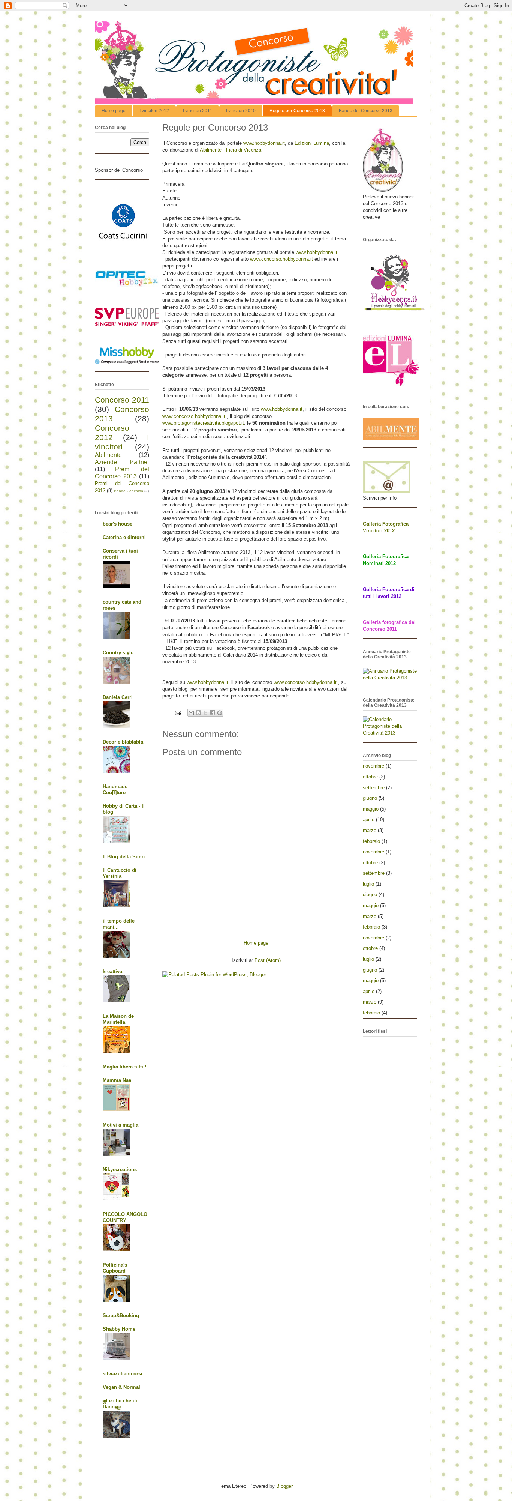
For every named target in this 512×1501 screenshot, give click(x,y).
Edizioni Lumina (312, 143)
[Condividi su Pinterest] (219, 713)
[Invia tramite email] (191, 713)
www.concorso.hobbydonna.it (281, 259)
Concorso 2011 (122, 399)
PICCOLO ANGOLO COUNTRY (125, 1217)
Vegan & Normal (121, 1387)
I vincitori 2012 (154, 110)
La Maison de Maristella (118, 1019)
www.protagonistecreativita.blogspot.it (203, 423)
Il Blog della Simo (124, 856)
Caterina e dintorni (124, 537)
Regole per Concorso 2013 (297, 110)
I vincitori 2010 (241, 110)
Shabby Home (119, 1329)
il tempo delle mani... (119, 924)
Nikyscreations (120, 1169)
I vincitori (122, 442)
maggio (371, 809)
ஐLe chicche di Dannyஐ (120, 1403)
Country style (118, 652)
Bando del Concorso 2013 (365, 110)
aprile (368, 819)
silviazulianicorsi (122, 1373)
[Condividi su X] (205, 713)
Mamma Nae (117, 1080)
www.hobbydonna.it (264, 143)
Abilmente (108, 455)
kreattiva (112, 971)
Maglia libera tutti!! (124, 1067)
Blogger (284, 1486)
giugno (370, 798)
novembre (373, 766)
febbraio (371, 841)
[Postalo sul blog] (198, 713)
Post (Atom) (268, 960)
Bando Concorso (128, 491)
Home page (114, 110)
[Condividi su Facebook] (212, 713)
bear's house (117, 524)
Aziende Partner (122, 462)
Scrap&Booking (121, 1315)
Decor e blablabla (123, 742)
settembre (374, 787)
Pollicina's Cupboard (115, 1268)
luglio (368, 884)
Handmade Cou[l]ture (115, 789)
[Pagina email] (177, 712)
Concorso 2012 (112, 433)
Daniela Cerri (118, 697)
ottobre (370, 777)
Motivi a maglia (120, 1125)
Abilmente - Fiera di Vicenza (230, 150)
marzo (369, 830)
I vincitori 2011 (197, 110)
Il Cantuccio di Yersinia (119, 873)
